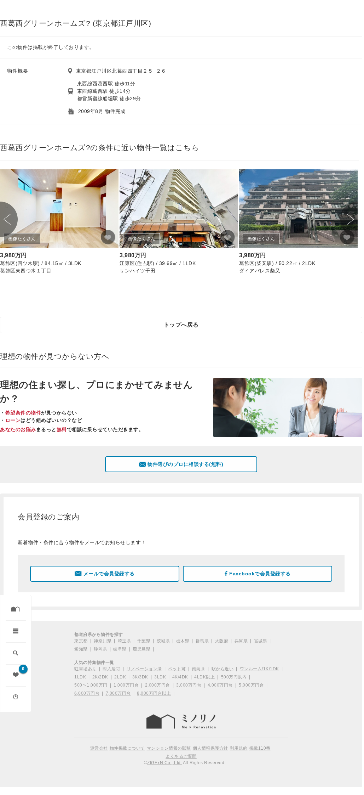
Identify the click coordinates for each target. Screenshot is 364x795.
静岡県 (100, 649)
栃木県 (183, 640)
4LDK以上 (204, 677)
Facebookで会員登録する (260, 573)
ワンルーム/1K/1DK (259, 668)
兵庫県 (241, 640)
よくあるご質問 (181, 756)
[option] (59, 222)
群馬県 (202, 640)
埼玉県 (124, 640)
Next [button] (349, 219)
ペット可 (177, 668)
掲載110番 (260, 748)
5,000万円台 (251, 685)
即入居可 (111, 668)
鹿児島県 (141, 649)
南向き (199, 668)
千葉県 (144, 640)
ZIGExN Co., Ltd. (164, 762)
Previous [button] (9, 219)
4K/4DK (180, 677)
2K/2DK (100, 677)
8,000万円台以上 (154, 693)
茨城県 (163, 640)
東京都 (81, 640)
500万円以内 (234, 677)
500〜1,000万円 (91, 685)
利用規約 (239, 748)
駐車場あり (85, 668)
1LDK (80, 677)
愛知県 (81, 649)
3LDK (160, 677)
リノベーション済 (144, 668)
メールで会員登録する (109, 573)
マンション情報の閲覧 (169, 748)
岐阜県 (120, 649)
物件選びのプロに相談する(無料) (185, 464)
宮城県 (260, 640)
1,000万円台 (126, 685)
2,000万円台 (157, 685)
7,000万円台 (118, 693)
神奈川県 (102, 640)
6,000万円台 (86, 693)
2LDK (120, 677)
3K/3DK (140, 677)
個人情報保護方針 (210, 748)
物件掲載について (127, 748)
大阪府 (222, 640)
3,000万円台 (188, 685)
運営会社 (99, 748)
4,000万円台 (220, 685)
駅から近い (223, 668)
